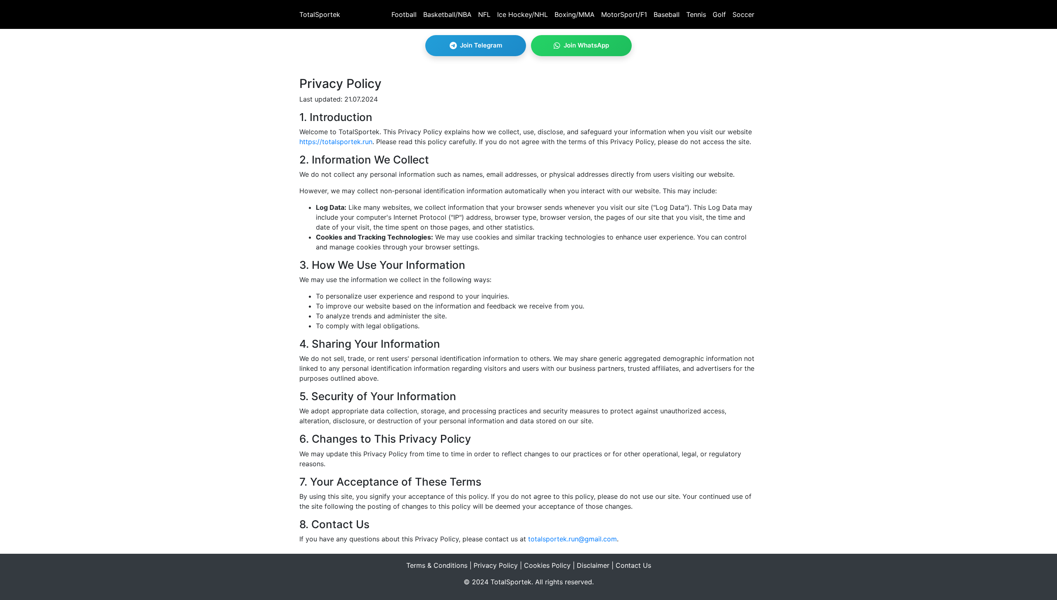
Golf (719, 14)
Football (404, 14)
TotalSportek (319, 14)
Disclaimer (593, 565)
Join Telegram (481, 45)
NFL (484, 14)
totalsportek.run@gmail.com (572, 539)
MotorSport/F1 (624, 14)
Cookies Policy (547, 565)
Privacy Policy (496, 565)
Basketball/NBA (447, 14)
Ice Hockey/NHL (522, 14)
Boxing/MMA (575, 14)
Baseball (667, 14)
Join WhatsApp (586, 45)
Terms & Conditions (436, 565)
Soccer (743, 14)
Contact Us (633, 565)
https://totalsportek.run (335, 142)
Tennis (696, 14)
